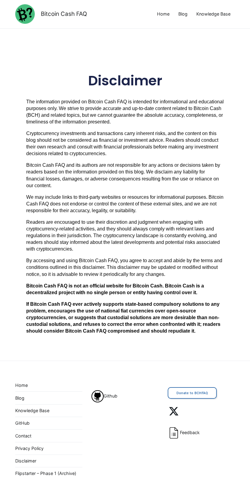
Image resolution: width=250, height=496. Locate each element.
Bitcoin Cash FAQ (64, 13)
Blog (183, 13)
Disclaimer (125, 80)
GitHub (22, 423)
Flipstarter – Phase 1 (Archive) (45, 473)
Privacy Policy (29, 448)
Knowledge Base (213, 13)
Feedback (190, 432)
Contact (23, 435)
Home (163, 13)
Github (110, 395)
